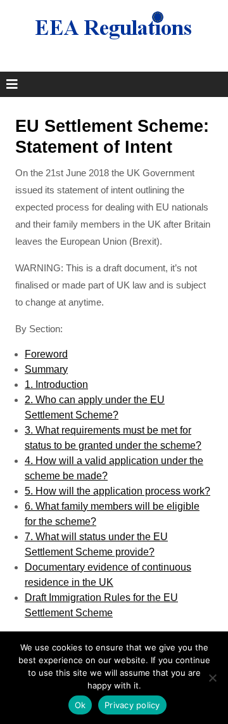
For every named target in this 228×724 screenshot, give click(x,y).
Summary (46, 369)
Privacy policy (132, 705)
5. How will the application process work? (117, 491)
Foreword (46, 354)
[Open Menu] (12, 84)
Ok (80, 705)
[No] (212, 677)
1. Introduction (56, 384)
